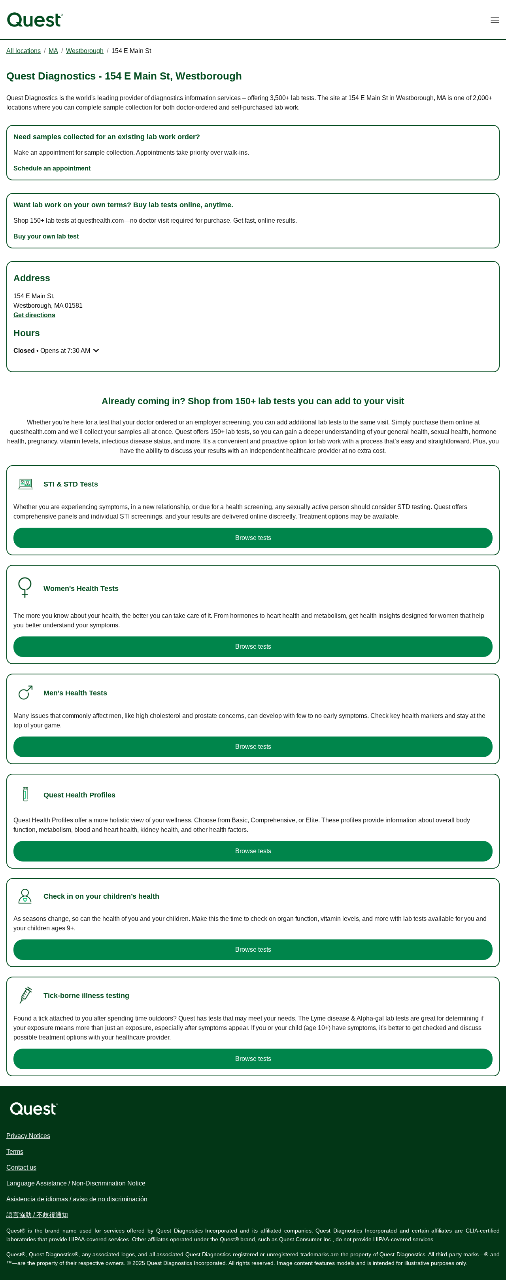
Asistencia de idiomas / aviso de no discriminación (76, 1199)
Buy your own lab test (46, 236)
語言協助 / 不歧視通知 (37, 1215)
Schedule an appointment (52, 168)
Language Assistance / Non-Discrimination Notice (75, 1183)
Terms (14, 1151)
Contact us (21, 1167)
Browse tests (253, 537)
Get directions (34, 315)
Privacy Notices (28, 1135)
